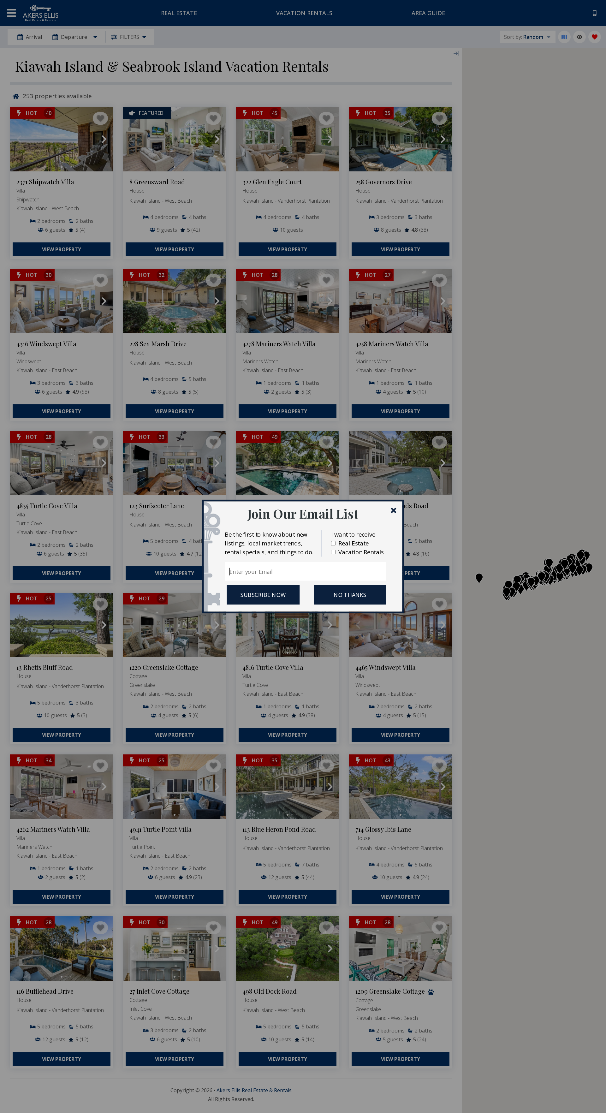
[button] (302, 513)
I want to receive (353, 534)
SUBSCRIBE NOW (263, 595)
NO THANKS (350, 595)
